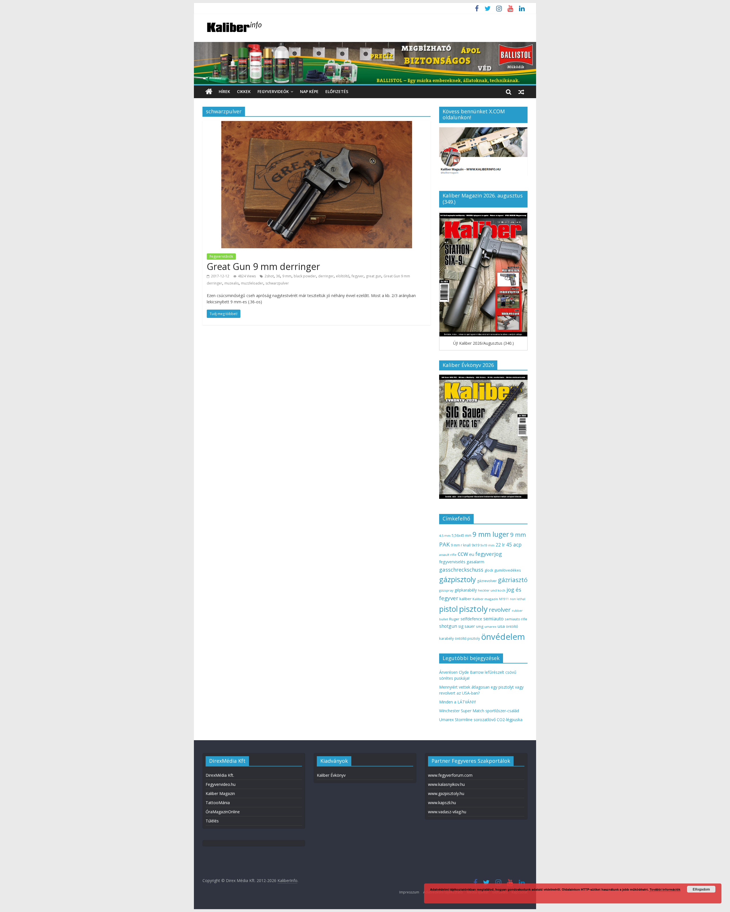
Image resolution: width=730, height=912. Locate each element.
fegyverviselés (452, 561)
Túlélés (212, 821)
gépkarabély (466, 590)
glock (488, 570)
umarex (490, 626)
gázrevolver (487, 580)
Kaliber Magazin (220, 793)
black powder (305, 276)
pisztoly (473, 608)
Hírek (224, 91)
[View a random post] (521, 92)
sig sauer (466, 626)
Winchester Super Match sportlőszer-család (479, 710)
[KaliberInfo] (208, 92)
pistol (448, 609)
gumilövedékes (507, 570)
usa (501, 626)
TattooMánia (218, 802)
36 (278, 276)
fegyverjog (488, 553)
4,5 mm (445, 535)
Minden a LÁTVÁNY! (457, 702)
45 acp (514, 544)
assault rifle (448, 554)
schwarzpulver (277, 283)
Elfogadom (701, 889)
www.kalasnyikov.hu (446, 784)
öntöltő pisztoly (467, 638)
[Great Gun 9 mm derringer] (316, 124)
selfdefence (471, 619)
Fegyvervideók (273, 91)
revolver (500, 610)
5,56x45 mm (461, 535)
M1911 (504, 599)
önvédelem (503, 636)
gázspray (446, 590)
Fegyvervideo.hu (221, 784)
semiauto (493, 619)
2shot (269, 276)
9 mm (286, 276)
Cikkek (244, 91)
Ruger (454, 619)
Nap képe (309, 91)
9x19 (475, 545)
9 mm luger (491, 534)
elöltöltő (342, 276)
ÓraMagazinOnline (223, 811)
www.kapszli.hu (442, 802)
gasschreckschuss (461, 569)
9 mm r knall (461, 545)
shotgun (448, 626)
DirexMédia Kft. (220, 775)
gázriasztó (513, 580)
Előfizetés (336, 91)
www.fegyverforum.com (450, 775)
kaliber (465, 598)
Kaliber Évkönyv (331, 775)
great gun (373, 276)
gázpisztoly (457, 579)
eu (471, 554)
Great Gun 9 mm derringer (263, 266)
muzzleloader (252, 283)
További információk (665, 889)
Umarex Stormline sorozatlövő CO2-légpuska (480, 719)
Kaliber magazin (485, 599)
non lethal (517, 599)
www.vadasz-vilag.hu (447, 811)
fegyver (358, 276)
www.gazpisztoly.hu (446, 793)
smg (479, 626)
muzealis (231, 283)
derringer (326, 276)
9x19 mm (487, 545)
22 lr (500, 545)
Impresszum (409, 892)
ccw (463, 554)
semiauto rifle (516, 619)
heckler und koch (491, 590)
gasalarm (475, 561)
